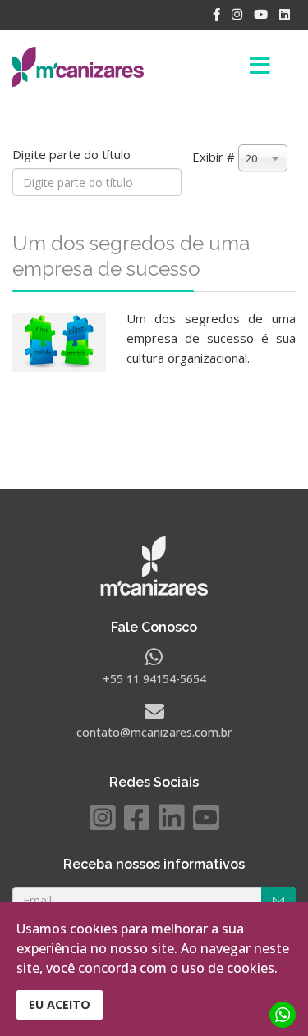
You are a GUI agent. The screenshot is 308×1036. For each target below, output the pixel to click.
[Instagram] (237, 14)
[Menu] (233, 66)
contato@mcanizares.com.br (154, 732)
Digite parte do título (73, 154)
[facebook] (216, 14)
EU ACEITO (59, 1004)
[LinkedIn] (284, 14)
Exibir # (213, 156)
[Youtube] (261, 14)
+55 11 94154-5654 (154, 679)
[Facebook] (137, 818)
